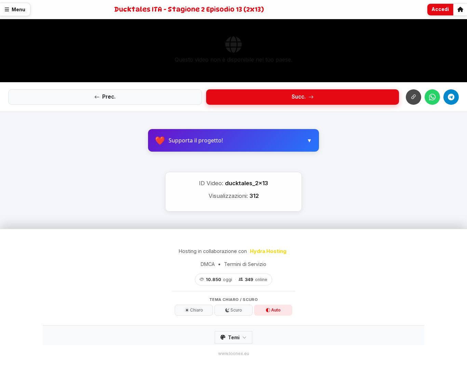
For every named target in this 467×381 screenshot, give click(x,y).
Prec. (109, 96)
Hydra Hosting (268, 251)
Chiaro (196, 310)
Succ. (299, 96)
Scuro (235, 310)
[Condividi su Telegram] (451, 97)
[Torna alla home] (460, 9)
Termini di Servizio (245, 264)
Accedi (440, 9)
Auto (275, 310)
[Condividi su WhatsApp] (432, 97)
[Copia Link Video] (413, 97)
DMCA (208, 264)
